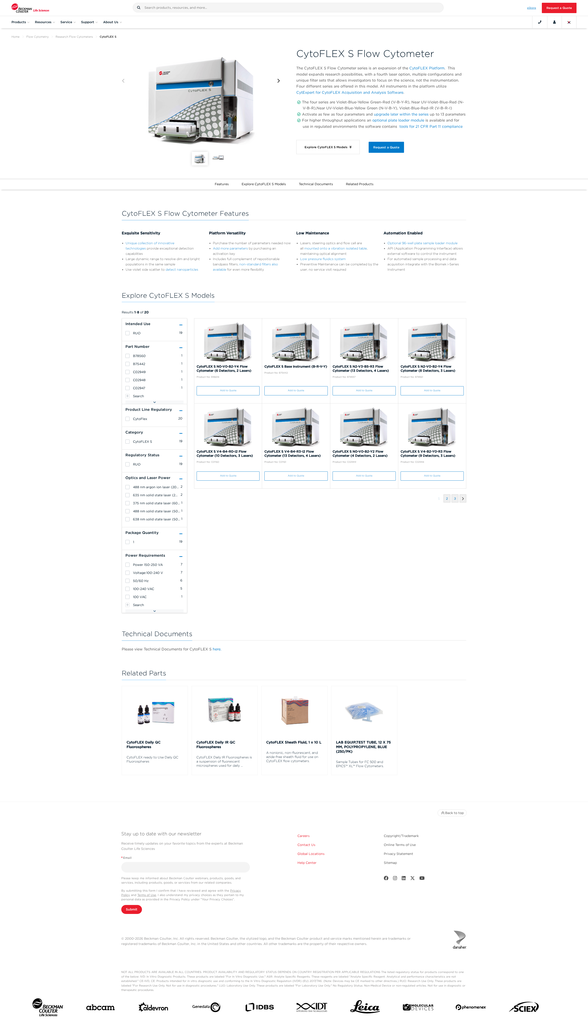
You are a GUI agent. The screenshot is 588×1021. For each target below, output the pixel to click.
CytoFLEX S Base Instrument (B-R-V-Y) (295, 366)
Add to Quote (228, 390)
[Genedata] (206, 1008)
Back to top (454, 813)
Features (222, 184)
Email (126, 857)
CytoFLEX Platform (426, 68)
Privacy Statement (398, 854)
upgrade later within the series (401, 114)
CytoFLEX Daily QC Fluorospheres (144, 744)
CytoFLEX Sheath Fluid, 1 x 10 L (293, 742)
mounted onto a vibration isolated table (335, 248)
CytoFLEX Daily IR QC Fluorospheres (215, 744)
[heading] (127, 333)
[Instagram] (395, 879)
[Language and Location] (569, 22)
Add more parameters (230, 248)
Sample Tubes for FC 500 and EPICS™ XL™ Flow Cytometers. (360, 764)
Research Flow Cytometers (74, 36)
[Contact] (539, 22)
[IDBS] (259, 1008)
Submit (131, 909)
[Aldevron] (154, 1008)
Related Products (359, 184)
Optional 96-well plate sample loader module (422, 243)
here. (217, 649)
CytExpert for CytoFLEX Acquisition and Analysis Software (349, 92)
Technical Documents (316, 184)
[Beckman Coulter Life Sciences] (30, 8)
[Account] (554, 22)
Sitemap (390, 863)
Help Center (307, 863)
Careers (303, 836)
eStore (531, 7)
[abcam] (100, 1008)
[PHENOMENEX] (471, 1008)
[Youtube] (422, 879)
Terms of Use (146, 895)
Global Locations (311, 854)
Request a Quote (559, 8)
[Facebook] (386, 879)
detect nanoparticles (182, 269)
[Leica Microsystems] (365, 1008)
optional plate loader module (398, 120)
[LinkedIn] (404, 879)
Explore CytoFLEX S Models (264, 184)
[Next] (278, 81)
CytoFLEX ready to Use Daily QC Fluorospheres (152, 759)
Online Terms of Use (400, 845)
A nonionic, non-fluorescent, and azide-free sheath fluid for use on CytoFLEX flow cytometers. (292, 757)
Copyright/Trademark (401, 836)
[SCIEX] (524, 1008)
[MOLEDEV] (418, 1008)
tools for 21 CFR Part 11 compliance (431, 126)
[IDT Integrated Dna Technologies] (312, 1008)
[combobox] (288, 7)
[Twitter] (412, 879)
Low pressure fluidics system (323, 259)
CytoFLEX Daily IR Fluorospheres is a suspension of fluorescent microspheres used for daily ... (224, 761)
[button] (139, 7)
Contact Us (306, 845)
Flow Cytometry (37, 36)
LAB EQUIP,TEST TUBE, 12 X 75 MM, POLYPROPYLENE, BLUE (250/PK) (363, 747)
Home (15, 36)
